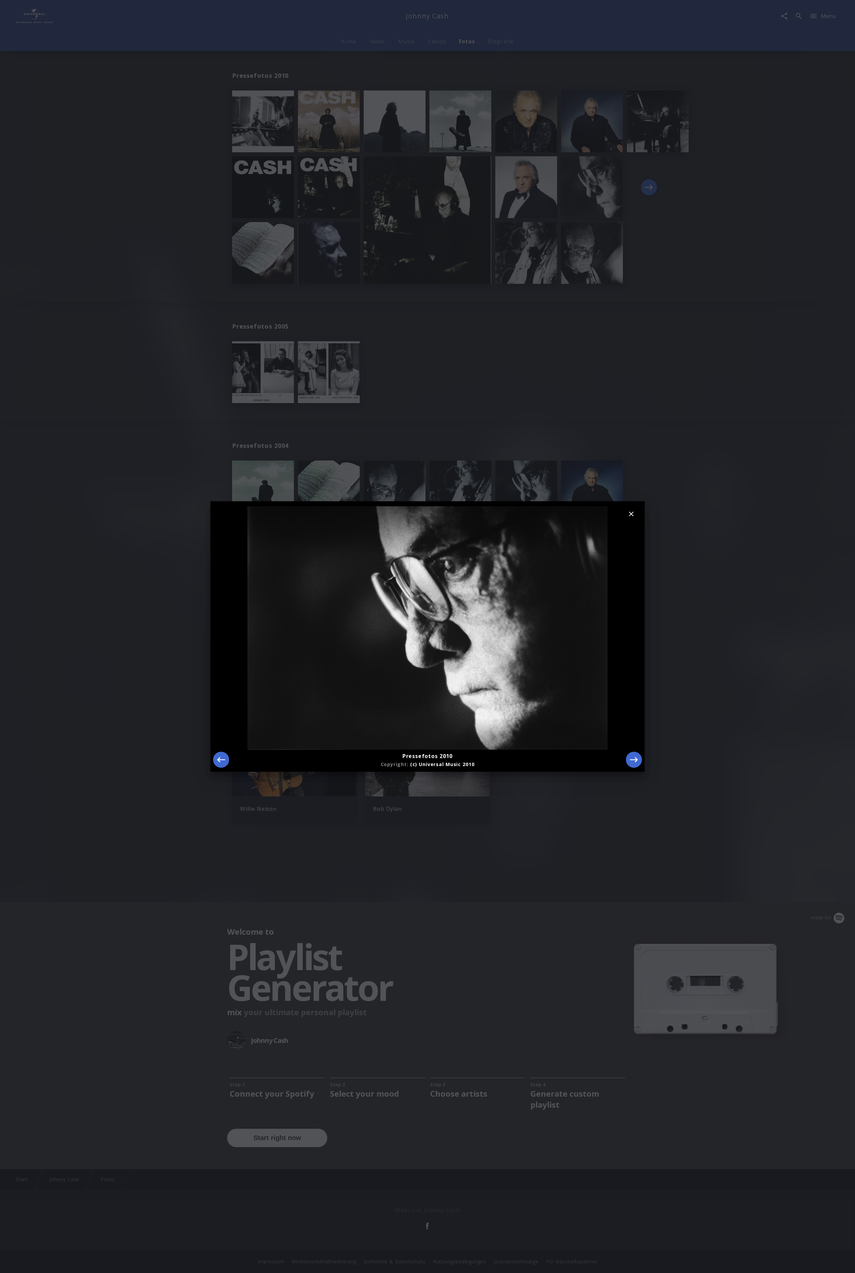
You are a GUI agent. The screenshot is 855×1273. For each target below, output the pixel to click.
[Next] (634, 760)
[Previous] (221, 760)
